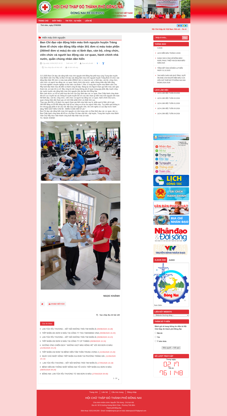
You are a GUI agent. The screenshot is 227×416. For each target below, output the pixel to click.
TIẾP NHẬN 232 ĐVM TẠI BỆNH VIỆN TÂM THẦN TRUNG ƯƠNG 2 (78, 352)
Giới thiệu (57, 21)
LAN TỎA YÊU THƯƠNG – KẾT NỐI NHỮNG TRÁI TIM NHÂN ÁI (77, 329)
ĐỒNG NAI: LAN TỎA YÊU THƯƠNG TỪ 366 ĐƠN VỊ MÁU (75, 374)
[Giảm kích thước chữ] (97, 63)
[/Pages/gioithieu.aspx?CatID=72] (171, 157)
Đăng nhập (131, 392)
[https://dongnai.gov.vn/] (171, 137)
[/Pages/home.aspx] (171, 220)
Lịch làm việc (161, 90)
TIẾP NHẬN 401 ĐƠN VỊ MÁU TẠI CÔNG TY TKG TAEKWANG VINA (79, 333)
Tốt (158, 337)
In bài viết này (73, 67)
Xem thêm (158, 305)
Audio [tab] (172, 260)
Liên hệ (88, 21)
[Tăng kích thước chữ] (102, 63)
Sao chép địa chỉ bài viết (53, 67)
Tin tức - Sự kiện (73, 21)
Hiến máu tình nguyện (53, 37)
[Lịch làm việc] (171, 180)
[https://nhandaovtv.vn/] (171, 249)
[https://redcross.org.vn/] (171, 235)
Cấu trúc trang (117, 392)
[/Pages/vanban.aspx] (171, 208)
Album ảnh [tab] (160, 260)
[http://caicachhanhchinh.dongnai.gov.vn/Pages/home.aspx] (171, 194)
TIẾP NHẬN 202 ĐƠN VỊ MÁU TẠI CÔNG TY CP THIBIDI (74, 341)
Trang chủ (43, 21)
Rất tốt (159, 333)
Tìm (185, 38)
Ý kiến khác (162, 341)
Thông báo (160, 44)
